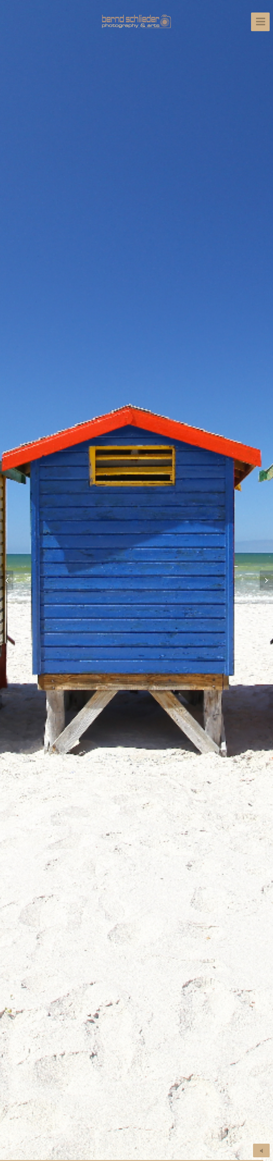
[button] (10, 580)
